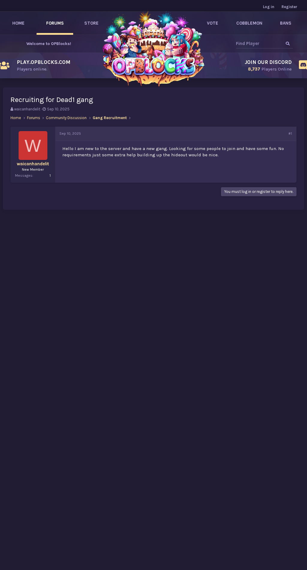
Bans (285, 23)
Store (91, 23)
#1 (290, 133)
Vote (212, 23)
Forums (55, 23)
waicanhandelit (27, 109)
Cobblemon (249, 23)
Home (18, 23)
